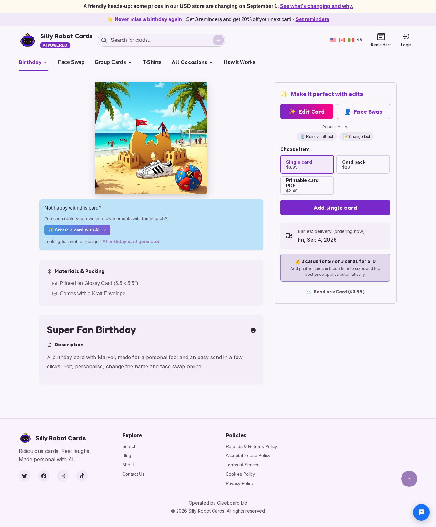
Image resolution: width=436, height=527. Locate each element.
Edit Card (307, 111)
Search (129, 446)
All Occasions (189, 62)
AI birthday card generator (131, 241)
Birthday (30, 62)
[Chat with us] (421, 512)
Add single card (335, 207)
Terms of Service (242, 464)
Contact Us (133, 474)
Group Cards (110, 62)
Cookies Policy (240, 474)
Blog (126, 455)
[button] (151, 138)
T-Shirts (152, 62)
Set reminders (312, 19)
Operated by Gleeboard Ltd (218, 503)
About (128, 464)
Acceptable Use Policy (248, 455)
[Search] (218, 40)
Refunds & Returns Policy (251, 446)
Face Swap (71, 62)
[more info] (253, 330)
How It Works (240, 62)
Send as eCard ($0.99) (335, 291)
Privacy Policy (239, 483)
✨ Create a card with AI (74, 229)
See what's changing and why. (316, 6)
